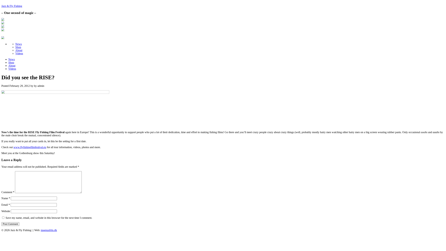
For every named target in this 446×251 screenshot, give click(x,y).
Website (5, 211)
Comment (7, 192)
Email (5, 204)
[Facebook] (2, 19)
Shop (18, 47)
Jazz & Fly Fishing (11, 6)
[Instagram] (2, 23)
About (18, 50)
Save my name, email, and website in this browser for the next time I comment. (49, 217)
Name (5, 198)
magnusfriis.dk (49, 230)
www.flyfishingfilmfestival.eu (29, 147)
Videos (19, 53)
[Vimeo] (2, 26)
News (18, 44)
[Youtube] (2, 30)
